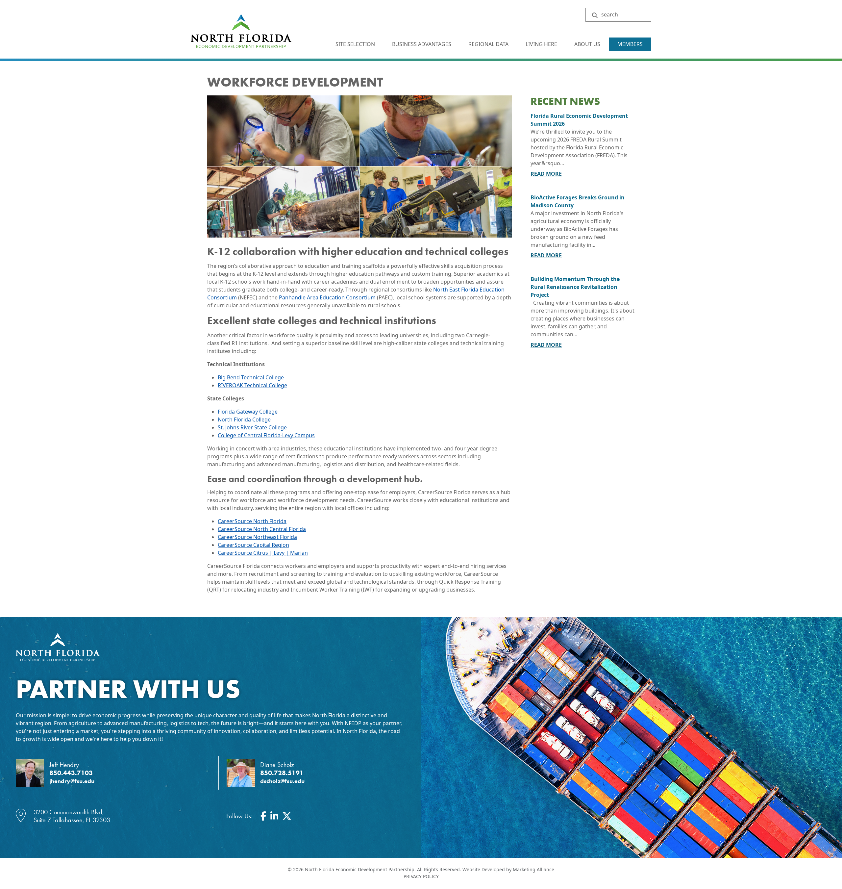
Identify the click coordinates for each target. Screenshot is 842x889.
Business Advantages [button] (422, 44)
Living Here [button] (542, 44)
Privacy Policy (421, 876)
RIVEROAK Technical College (252, 385)
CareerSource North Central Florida (262, 529)
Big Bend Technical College (251, 377)
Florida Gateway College (248, 411)
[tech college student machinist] (436, 202)
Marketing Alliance (533, 869)
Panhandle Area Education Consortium (327, 297)
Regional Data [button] (489, 44)
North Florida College (244, 419)
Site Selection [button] (355, 44)
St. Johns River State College (252, 427)
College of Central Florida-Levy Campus (266, 435)
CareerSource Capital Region (253, 544)
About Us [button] (588, 44)
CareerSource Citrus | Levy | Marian (263, 552)
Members (630, 44)
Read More (546, 173)
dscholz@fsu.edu (282, 781)
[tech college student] (283, 130)
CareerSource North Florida (252, 521)
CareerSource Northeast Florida (257, 537)
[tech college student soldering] (436, 130)
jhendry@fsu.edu (71, 781)
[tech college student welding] (283, 202)
